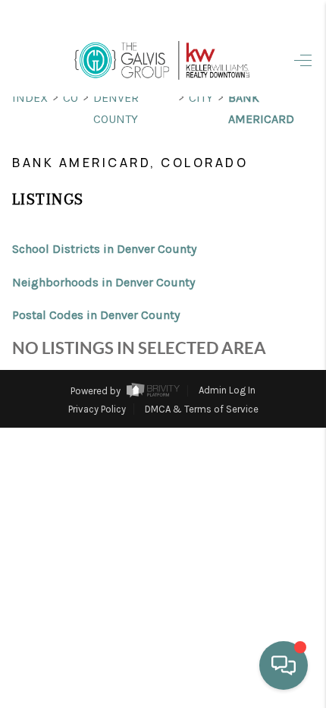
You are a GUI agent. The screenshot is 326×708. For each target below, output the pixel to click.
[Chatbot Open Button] (283, 665)
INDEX (30, 97)
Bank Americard (261, 108)
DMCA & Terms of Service (202, 409)
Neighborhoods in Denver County (103, 282)
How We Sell (200, 491)
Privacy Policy (97, 409)
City (201, 97)
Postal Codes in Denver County (96, 315)
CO (70, 97)
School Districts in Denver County (104, 249)
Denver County (116, 108)
